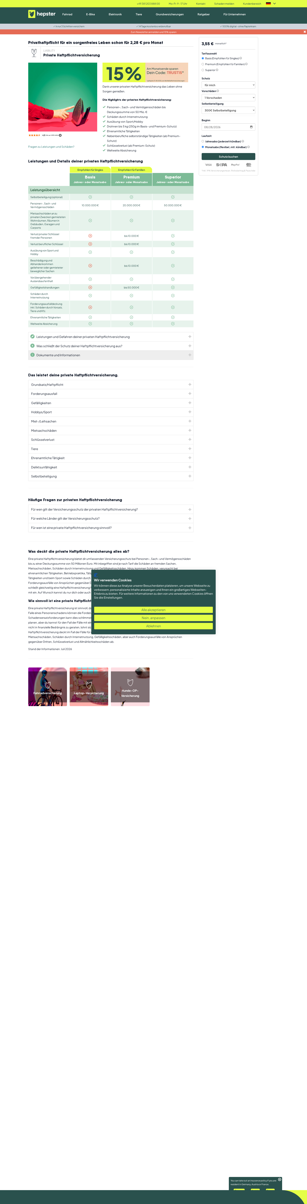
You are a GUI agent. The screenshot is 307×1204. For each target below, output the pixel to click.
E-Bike (90, 14)
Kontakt (200, 3)
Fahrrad (67, 14)
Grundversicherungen (170, 14)
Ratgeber (204, 14)
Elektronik (115, 14)
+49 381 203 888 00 (148, 3)
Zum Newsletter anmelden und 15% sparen (153, 32)
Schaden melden (224, 3)
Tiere (139, 14)
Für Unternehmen (234, 14)
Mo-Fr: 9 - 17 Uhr (178, 3)
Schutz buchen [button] (228, 156)
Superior (210, 70)
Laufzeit (207, 135)
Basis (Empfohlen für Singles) (222, 58)
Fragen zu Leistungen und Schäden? (51, 146)
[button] (240, 58)
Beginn (206, 120)
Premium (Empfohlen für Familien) (225, 64)
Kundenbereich (252, 3)
